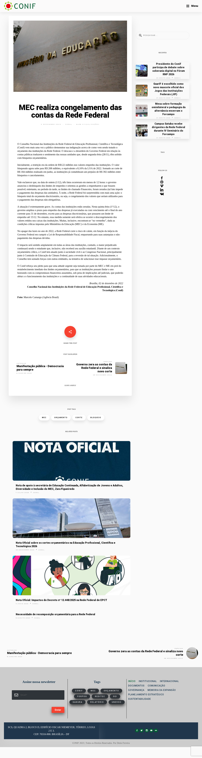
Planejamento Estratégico (146, 694)
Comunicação (156, 685)
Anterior (21, 363)
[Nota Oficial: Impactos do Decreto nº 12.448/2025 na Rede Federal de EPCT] (71, 575)
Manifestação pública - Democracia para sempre (40, 367)
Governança (136, 690)
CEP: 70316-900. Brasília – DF (51, 734)
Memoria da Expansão (162, 690)
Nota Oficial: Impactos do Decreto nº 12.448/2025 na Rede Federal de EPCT (61, 600)
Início (132, 681)
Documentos (136, 685)
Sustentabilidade (139, 699)
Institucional (148, 681)
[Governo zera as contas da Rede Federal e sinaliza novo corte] (121, 368)
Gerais (177, 78)
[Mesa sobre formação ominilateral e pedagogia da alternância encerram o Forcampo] (142, 110)
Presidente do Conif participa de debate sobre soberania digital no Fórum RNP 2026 (168, 69)
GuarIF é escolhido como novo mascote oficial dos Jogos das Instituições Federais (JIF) (168, 89)
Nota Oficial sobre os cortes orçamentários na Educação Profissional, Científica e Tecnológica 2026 (65, 544)
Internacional (169, 681)
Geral (68, 124)
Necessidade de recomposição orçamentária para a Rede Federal (55, 614)
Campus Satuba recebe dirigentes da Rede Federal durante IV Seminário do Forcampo (168, 129)
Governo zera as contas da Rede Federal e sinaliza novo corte (94, 368)
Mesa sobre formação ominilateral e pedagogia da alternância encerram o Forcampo (168, 109)
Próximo (108, 361)
